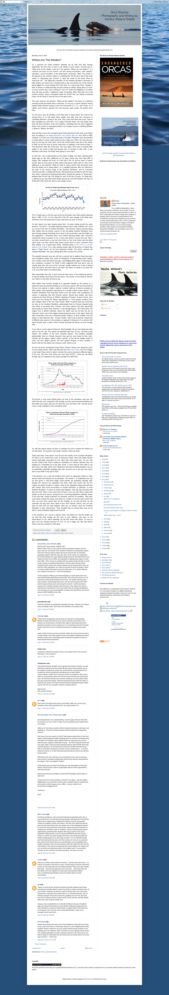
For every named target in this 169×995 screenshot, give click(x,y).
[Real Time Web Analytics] (105, 642)
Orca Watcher (116, 619)
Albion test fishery (73, 350)
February (107, 530)
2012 (104, 537)
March (106, 527)
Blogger (104, 979)
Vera (39, 700)
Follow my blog (118, 628)
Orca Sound (106, 565)
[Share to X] (60, 530)
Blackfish (107, 502)
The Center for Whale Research (112, 573)
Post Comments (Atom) (49, 952)
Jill (38, 884)
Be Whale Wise (107, 560)
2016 (104, 471)
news (62, 533)
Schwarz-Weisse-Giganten (111, 570)
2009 (104, 546)
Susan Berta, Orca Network (47, 544)
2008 (104, 548)
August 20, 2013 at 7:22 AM (46, 940)
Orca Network (106, 562)
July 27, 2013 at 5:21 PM (45, 595)
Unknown (40, 616)
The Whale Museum (108, 575)
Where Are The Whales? (112, 499)
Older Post (88, 948)
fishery (43, 533)
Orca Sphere (106, 568)
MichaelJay (88, 979)
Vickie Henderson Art (110, 446)
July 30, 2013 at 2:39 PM (45, 915)
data (39, 533)
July (105, 496)
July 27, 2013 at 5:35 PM (45, 609)
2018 (104, 465)
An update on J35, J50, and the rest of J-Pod (117, 385)
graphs (55, 533)
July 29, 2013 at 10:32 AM (46, 878)
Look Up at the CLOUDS (110, 431)
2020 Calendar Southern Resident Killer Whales (118, 153)
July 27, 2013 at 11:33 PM (46, 708)
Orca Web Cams (107, 376)
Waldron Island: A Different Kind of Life (114, 366)
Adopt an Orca (106, 557)
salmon (71, 533)
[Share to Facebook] (63, 530)
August (106, 494)
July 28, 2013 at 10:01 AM (46, 807)
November (107, 485)
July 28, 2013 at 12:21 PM (46, 853)
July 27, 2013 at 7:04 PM (45, 657)
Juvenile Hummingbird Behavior (112, 447)
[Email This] (56, 530)
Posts (105, 304)
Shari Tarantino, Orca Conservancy (49, 715)
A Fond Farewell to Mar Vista (113, 508)
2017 (104, 468)
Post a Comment (40, 944)
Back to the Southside (109, 440)
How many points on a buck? (111, 357)
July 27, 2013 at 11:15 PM (46, 694)
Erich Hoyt (41, 922)
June (106, 519)
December (107, 482)
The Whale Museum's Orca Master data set (61, 135)
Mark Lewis (41, 814)
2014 (104, 476)
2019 (104, 462)
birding (114, 624)
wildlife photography (117, 623)
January (107, 533)
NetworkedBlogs (116, 615)
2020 (104, 459)
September (108, 491)
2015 (104, 474)
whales (118, 624)
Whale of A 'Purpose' (110, 429)
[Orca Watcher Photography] (101, 242)
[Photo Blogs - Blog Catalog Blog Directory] (115, 611)
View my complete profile (108, 234)
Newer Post (36, 948)
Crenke (40, 860)
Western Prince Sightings (110, 578)
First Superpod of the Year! (112, 505)
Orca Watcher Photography (108, 239)
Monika (116, 201)
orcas (66, 533)
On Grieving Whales (108, 414)
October (107, 488)
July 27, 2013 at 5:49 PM (45, 642)
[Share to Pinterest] (65, 530)
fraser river (49, 533)
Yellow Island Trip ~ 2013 (112, 515)
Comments (106, 308)
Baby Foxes (106, 404)
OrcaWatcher (119, 155)
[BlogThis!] (58, 530)
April (105, 525)
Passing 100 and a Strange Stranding (114, 395)
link (59, 533)
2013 (104, 479)
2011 (104, 540)
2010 (104, 543)
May (105, 522)
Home (63, 948)
